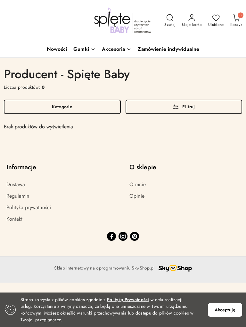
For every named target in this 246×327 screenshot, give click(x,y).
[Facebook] (111, 236)
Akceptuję (225, 310)
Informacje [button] (21, 167)
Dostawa (15, 184)
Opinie (136, 196)
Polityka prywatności (28, 207)
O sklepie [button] (142, 167)
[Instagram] (123, 236)
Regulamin (17, 196)
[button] (84, 50)
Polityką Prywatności (128, 299)
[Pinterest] (134, 236)
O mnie (137, 184)
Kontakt (14, 219)
